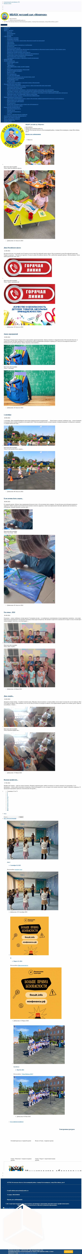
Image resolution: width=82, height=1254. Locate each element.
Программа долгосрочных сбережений (18, 69)
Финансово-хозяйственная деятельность (18, 52)
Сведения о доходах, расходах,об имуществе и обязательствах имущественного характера (33, 91)
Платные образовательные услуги (17, 50)
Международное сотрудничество (16, 56)
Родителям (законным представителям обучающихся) (22, 104)
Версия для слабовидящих (33, 134)
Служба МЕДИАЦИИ (13, 75)
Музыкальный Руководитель (15, 78)
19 (7, 810)
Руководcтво (10, 46)
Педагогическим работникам (15, 101)
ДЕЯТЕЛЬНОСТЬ (9, 61)
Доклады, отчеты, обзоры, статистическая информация (23, 95)
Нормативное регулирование (15, 100)
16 (7, 805)
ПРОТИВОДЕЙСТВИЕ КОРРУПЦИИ (18, 66)
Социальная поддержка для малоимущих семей (21, 77)
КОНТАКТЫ (8, 121)
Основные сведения (12, 37)
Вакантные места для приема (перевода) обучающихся (23, 53)
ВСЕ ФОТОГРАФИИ (10, 818)
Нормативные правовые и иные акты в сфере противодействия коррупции (29, 85)
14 (7, 803)
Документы (10, 42)
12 (7, 800)
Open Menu (4, 24)
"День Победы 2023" (27, 1074)
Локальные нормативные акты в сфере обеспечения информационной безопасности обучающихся (35, 98)
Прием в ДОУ (11, 72)
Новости (9, 32)
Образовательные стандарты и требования (19, 45)
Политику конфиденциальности (28, 1253)
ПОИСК (6, 29)
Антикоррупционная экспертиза (16, 87)
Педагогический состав (13, 48)
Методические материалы (14, 88)
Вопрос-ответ (7, 3)
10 (7, 797)
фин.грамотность (23, 965)
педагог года (18, 869)
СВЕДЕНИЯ (7, 36)
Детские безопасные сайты (15, 105)
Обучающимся (11, 103)
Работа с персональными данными (17, 114)
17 (7, 807)
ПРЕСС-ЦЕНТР (8, 30)
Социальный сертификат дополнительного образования (23, 82)
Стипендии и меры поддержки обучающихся (20, 55)
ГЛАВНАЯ (7, 27)
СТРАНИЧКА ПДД (12, 79)
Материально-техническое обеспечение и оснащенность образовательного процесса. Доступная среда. (36, 49)
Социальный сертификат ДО (12, 2)
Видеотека (10, 35)
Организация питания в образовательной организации (23, 58)
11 (7, 798)
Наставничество (11, 74)
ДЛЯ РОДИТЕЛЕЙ (12, 62)
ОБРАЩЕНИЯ (8, 59)
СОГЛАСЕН (68, 1251)
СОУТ (9, 68)
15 (7, 804)
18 (7, 808)
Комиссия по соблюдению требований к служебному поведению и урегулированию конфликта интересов (37, 92)
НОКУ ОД (10, 64)
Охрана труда (11, 110)
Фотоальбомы (11, 33)
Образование (10, 43)
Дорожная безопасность (14, 111)
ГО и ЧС (9, 113)
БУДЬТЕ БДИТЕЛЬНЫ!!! (14, 71)
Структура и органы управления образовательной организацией (26, 40)
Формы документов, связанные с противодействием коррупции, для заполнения (30, 90)
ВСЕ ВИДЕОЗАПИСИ (16, 1122)
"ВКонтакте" (11, 65)
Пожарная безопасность (14, 108)
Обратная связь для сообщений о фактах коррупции (22, 94)
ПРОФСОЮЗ (11, 81)
